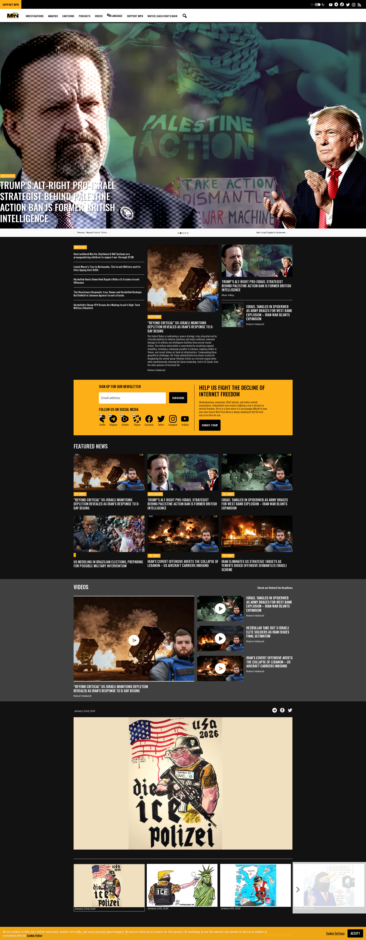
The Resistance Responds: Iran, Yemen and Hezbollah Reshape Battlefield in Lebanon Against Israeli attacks (108, 294)
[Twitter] (290, 710)
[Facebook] (282, 710)
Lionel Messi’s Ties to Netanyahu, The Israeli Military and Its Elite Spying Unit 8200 (107, 268)
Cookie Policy (34, 935)
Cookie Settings (335, 933)
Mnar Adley (228, 295)
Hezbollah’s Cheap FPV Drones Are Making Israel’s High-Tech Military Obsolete (107, 306)
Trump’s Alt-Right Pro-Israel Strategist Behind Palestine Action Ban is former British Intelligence (256, 285)
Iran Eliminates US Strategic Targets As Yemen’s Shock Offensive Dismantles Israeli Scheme (254, 565)
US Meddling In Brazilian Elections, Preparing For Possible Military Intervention (108, 564)
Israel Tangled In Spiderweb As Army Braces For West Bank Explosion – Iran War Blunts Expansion (61, 201)
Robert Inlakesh (156, 370)
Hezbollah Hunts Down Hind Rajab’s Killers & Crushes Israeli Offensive (106, 281)
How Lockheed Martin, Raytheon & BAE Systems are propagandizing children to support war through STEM (104, 255)
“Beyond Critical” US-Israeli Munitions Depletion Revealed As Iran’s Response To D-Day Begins (181, 326)
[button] (317, 4)
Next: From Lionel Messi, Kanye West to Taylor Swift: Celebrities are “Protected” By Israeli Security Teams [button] (272, 232)
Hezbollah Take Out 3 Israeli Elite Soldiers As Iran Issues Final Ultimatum (267, 631)
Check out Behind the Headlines (275, 588)
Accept (355, 933)
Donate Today (210, 425)
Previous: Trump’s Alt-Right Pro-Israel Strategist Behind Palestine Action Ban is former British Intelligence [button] (93, 232)
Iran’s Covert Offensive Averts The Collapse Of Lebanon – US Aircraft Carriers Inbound (183, 563)
